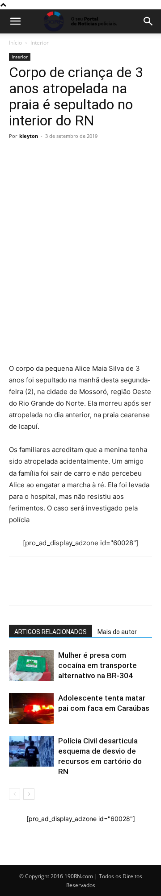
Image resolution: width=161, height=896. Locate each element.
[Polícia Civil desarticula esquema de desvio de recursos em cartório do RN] (31, 751)
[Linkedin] (100, 248)
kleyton (28, 136)
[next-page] (28, 794)
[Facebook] (38, 248)
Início (15, 42)
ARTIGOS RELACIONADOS (50, 631)
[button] (15, 21)
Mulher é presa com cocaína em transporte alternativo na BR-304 (97, 665)
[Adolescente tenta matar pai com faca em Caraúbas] (31, 708)
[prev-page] (14, 794)
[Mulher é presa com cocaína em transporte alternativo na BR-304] (31, 665)
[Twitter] (59, 248)
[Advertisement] (80, 190)
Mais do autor (117, 631)
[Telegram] (80, 248)
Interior (39, 42)
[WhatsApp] (18, 248)
